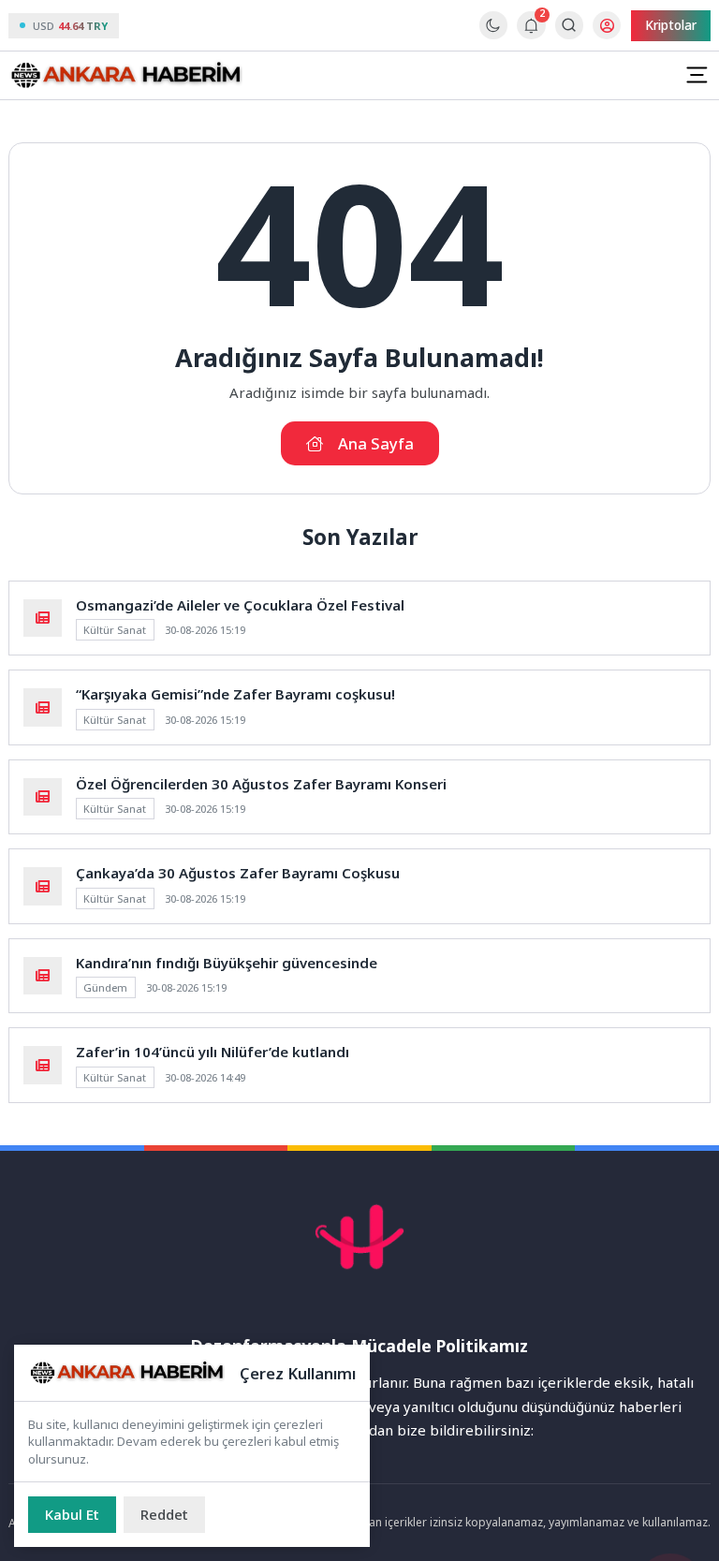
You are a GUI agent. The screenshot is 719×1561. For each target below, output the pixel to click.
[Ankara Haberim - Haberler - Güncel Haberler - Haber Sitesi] (125, 76)
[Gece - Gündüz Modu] (492, 34)
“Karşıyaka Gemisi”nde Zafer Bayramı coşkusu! (235, 694)
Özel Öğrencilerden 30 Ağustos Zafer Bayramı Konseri (261, 783)
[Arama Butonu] (568, 24)
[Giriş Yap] (607, 25)
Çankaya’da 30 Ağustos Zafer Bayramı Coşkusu (238, 872)
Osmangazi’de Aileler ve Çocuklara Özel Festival (240, 605)
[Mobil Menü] (696, 75)
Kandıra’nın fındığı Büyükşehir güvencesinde (226, 962)
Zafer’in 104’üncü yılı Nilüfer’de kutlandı (212, 1051)
